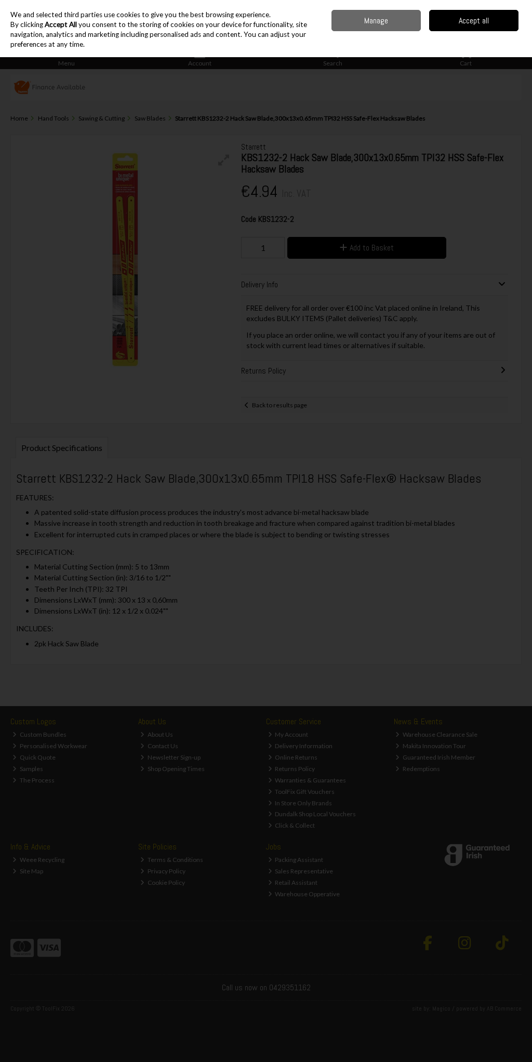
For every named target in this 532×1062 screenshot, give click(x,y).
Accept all (474, 20)
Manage (376, 20)
